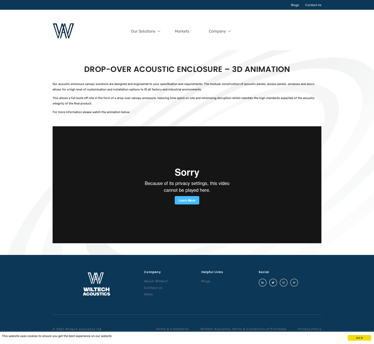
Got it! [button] (359, 337)
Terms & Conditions (172, 329)
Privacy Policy (309, 329)
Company (217, 31)
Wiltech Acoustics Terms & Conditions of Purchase (243, 329)
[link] (262, 283)
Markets (182, 31)
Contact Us (313, 5)
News (148, 294)
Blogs (295, 5)
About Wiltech (156, 281)
